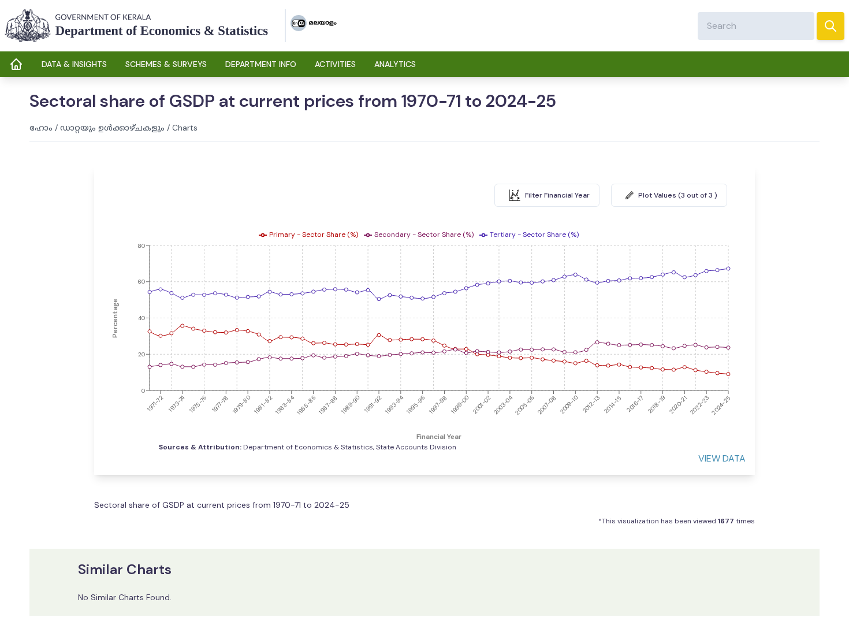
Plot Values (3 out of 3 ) (677, 195)
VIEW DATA (722, 458)
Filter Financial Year (557, 195)
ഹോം (41, 127)
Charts (185, 127)
